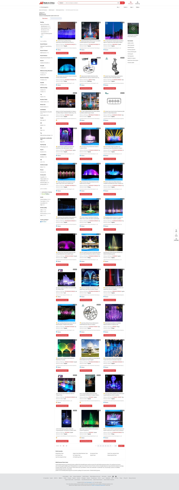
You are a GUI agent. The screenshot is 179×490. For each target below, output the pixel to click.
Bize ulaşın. (44, 221)
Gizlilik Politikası (85, 476)
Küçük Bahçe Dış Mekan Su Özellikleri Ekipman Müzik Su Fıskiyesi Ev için (112, 323)
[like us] (113, 476)
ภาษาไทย (116, 478)
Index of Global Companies (109, 479)
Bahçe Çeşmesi (46, 28)
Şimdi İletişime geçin (63, 53)
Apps (131, 7)
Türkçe (121, 478)
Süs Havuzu (45, 30)
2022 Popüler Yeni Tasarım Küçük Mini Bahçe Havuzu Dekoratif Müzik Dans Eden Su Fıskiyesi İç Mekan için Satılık (90, 253)
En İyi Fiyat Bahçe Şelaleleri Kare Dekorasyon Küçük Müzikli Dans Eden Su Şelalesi (113, 394)
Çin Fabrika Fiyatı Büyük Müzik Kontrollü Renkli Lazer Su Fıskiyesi (89, 182)
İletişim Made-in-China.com (95, 476)
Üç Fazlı (43, 152)
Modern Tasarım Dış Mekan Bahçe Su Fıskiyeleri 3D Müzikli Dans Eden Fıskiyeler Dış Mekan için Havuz (113, 182)
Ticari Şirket (44, 201)
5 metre (43, 91)
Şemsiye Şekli (44, 184)
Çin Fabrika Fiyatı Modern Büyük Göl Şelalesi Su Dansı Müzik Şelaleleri (66, 76)
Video (75, 22)
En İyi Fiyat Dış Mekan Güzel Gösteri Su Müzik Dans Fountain (65, 359)
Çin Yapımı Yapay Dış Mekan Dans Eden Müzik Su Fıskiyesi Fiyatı (66, 288)
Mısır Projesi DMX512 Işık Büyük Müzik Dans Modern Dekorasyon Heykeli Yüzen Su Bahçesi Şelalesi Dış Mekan (113, 429)
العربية (103, 478)
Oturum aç (137, 3)
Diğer (41, 36)
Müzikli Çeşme (45, 26)
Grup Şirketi (43, 203)
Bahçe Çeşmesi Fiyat (112, 455)
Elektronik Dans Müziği (46, 135)
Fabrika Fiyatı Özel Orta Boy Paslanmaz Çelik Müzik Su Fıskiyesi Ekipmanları (113, 112)
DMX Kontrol (44, 52)
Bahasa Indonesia (132, 478)
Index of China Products (97, 479)
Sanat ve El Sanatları (44, 24)
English (51, 478)
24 (60, 445)
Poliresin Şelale (131, 62)
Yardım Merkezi (65, 476)
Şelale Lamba (130, 43)
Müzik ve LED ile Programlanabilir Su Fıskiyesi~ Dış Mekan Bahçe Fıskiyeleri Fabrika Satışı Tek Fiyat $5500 (66, 112)
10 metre (43, 73)
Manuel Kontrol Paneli (46, 57)
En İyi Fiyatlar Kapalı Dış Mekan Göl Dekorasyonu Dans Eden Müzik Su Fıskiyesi (112, 147)
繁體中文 (60, 478)
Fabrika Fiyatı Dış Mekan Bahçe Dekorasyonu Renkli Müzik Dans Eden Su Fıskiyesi (64, 41)
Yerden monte (44, 101)
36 (63, 445)
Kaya (42, 141)
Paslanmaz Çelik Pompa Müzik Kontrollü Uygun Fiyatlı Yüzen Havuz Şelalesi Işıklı (65, 182)
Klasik (42, 125)
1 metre (43, 68)
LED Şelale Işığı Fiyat (77, 457)
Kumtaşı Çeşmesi (131, 49)
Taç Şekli (43, 177)
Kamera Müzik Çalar (132, 51)
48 (66, 445)
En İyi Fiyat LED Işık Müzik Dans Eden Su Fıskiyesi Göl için (89, 147)
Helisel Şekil (44, 180)
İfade (71, 476)
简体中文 (55, 478)
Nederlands (108, 478)
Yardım (125, 7)
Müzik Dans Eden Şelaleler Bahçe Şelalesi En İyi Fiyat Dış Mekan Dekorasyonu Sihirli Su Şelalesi (66, 217)
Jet (42, 162)
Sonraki (121, 445)
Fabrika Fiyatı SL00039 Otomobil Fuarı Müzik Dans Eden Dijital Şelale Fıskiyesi (65, 147)
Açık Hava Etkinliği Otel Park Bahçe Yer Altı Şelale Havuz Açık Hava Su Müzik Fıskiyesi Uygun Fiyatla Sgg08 (89, 288)
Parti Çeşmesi (131, 56)
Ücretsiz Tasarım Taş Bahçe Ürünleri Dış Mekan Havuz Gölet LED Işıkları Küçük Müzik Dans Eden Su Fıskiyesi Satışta (89, 217)
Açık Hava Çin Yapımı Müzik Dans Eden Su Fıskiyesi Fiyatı (65, 394)
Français (69, 478)
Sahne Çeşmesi (131, 45)
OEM (43, 211)
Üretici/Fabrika (45, 199)
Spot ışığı (43, 120)
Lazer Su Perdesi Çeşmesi (46, 34)
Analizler (109, 476)
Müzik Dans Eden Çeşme (133, 60)
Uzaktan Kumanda (45, 62)
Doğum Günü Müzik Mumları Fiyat (80, 453)
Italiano (88, 478)
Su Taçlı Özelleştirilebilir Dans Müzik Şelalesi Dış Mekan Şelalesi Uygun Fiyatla (90, 112)
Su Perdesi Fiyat (59, 455)
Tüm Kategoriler (44, 7)
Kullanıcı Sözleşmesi (77, 476)
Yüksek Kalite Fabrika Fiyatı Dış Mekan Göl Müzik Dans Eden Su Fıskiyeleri (113, 288)
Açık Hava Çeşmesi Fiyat (61, 457)
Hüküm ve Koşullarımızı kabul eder (98, 485)
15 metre (43, 79)
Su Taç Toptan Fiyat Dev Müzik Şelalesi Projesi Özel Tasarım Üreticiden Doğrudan (112, 359)
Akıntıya (43, 172)
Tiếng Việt (125, 478)
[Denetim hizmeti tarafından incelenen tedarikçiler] (46, 192)
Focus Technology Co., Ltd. (89, 482)
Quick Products (77, 479)
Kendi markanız (45, 213)
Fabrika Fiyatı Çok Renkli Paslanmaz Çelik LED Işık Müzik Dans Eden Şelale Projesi (65, 253)
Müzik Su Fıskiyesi (131, 58)
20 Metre (43, 84)
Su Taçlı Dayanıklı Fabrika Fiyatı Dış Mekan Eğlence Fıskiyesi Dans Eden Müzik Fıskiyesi (113, 41)
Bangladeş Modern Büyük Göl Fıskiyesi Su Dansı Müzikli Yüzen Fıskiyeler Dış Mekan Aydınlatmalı (113, 217)
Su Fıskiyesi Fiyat (76, 455)
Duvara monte (44, 106)
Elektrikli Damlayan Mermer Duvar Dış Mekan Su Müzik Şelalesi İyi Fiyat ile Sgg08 (90, 41)
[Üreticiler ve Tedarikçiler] (46, 2)
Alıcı (118, 7)
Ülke (42, 130)
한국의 (99, 478)
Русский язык (94, 478)
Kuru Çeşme (45, 31)
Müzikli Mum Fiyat (59, 453)
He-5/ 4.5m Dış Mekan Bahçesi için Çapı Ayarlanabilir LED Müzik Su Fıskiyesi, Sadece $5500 (89, 394)
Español (74, 478)
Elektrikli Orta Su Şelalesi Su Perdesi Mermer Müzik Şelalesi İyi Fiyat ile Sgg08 (90, 359)
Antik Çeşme (130, 54)
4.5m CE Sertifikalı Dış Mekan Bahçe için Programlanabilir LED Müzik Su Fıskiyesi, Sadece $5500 (66, 429)
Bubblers (43, 157)
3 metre (43, 89)
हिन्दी (112, 478)
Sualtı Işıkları (44, 115)
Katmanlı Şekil (44, 182)
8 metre (43, 74)
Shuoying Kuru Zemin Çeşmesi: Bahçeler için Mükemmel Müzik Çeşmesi (112, 253)
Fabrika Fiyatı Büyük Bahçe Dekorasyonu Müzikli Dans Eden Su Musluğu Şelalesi (113, 76)
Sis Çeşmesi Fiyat (94, 453)
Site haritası (104, 476)
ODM (43, 210)
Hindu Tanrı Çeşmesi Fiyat (113, 453)
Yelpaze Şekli (44, 179)
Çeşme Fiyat (93, 455)
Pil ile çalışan (44, 146)
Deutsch (78, 478)
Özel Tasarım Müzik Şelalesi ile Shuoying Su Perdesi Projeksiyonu (89, 429)
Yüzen (43, 96)
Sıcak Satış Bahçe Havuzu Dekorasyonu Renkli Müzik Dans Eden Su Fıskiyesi (89, 323)
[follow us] (115, 476)
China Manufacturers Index (87, 479)
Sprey (42, 167)
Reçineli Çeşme (131, 47)
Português (84, 478)
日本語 (65, 478)
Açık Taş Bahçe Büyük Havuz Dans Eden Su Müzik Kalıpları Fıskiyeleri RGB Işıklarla (66, 323)
